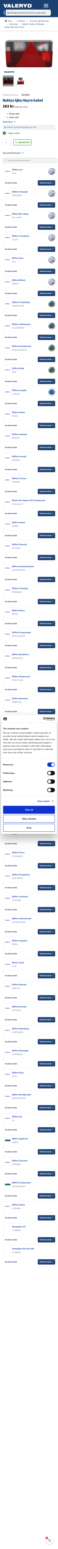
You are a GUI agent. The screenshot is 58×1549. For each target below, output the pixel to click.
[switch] (51, 773)
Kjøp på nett (24, 142)
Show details (43, 801)
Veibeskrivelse (46, 182)
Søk (47, 24)
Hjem (10, 21)
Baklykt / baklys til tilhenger (33, 24)
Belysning (13, 24)
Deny (29, 827)
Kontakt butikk (11, 183)
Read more (8, 121)
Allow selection (29, 818)
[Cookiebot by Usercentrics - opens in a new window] (43, 719)
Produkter (21, 21)
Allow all (29, 810)
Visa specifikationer (12, 152)
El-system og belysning (39, 21)
